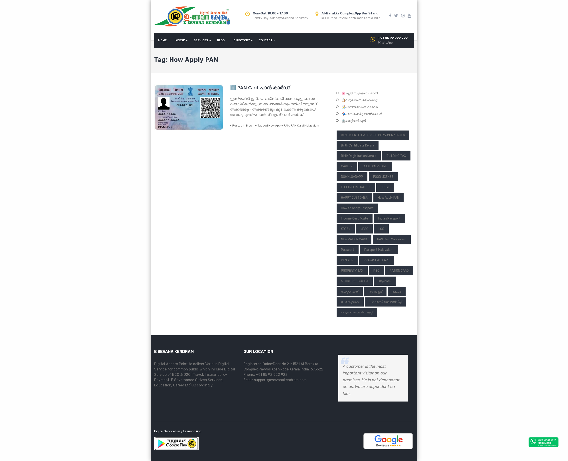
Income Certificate (354, 218)
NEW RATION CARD (354, 239)
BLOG (221, 40)
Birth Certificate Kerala (357, 145)
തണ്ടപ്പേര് (375, 291)
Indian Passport (389, 218)
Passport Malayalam (378, 250)
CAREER (347, 166)
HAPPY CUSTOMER (354, 198)
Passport (347, 250)
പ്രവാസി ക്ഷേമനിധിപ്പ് (385, 302)
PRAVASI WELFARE (377, 260)
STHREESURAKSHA (354, 281)
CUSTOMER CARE (375, 166)
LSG (381, 229)
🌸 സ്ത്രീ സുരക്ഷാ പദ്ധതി (359, 93)
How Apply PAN (278, 125)
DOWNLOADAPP (352, 177)
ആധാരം (385, 281)
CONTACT (265, 40)
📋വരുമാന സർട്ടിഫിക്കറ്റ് (359, 100)
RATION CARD (399, 271)
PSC (376, 271)
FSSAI (385, 187)
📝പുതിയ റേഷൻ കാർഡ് (359, 107)
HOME (162, 40)
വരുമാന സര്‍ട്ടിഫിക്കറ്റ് (357, 312)
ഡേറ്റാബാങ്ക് (349, 291)
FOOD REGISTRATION (356, 187)
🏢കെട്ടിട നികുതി (353, 121)
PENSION (347, 260)
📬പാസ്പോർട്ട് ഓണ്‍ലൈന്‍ (361, 114)
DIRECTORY (241, 40)
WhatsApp (385, 43)
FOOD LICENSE (383, 177)
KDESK (180, 40)
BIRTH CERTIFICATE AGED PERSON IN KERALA (373, 135)
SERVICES (201, 40)
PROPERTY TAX (352, 271)
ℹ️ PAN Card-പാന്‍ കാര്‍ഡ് (259, 88)
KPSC (364, 229)
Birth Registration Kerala (358, 156)
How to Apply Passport (357, 208)
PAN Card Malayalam (305, 125)
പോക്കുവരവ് (350, 302)
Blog (249, 125)
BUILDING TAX (396, 156)
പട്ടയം (396, 291)
